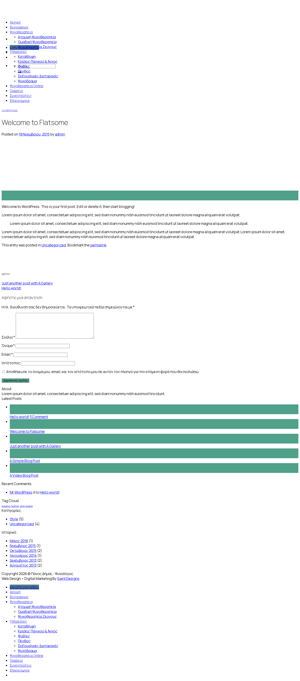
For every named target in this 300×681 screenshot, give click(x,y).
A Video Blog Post (24, 475)
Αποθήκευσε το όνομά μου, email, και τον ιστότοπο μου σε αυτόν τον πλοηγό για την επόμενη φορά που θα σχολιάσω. (103, 371)
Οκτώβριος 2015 (23, 550)
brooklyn (6, 506)
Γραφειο (16, 91)
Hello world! (11, 288)
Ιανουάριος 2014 (23, 555)
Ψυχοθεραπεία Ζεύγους (37, 46)
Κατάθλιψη (27, 56)
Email (7, 354)
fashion (15, 506)
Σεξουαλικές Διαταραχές (38, 76)
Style (14, 519)
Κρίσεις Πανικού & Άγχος (38, 61)
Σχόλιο (8, 337)
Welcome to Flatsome (27, 431)
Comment (39, 416)
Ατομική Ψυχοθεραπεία (37, 36)
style (22, 506)
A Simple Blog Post (25, 460)
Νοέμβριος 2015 (23, 545)
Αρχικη (15, 592)
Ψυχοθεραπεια (21, 32)
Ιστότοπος (11, 362)
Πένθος (24, 71)
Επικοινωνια (19, 101)
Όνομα (8, 345)
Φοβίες (24, 66)
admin (60, 134)
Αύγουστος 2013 (23, 565)
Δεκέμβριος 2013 (23, 560)
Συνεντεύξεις (21, 96)
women (29, 506)
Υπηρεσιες (18, 52)
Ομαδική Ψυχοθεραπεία (37, 41)
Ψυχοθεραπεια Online (26, 86)
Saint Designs (68, 578)
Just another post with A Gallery (27, 283)
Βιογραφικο (19, 597)
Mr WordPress (21, 492)
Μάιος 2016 (19, 540)
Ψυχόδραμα (27, 80)
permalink (98, 245)
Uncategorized (10, 110)
